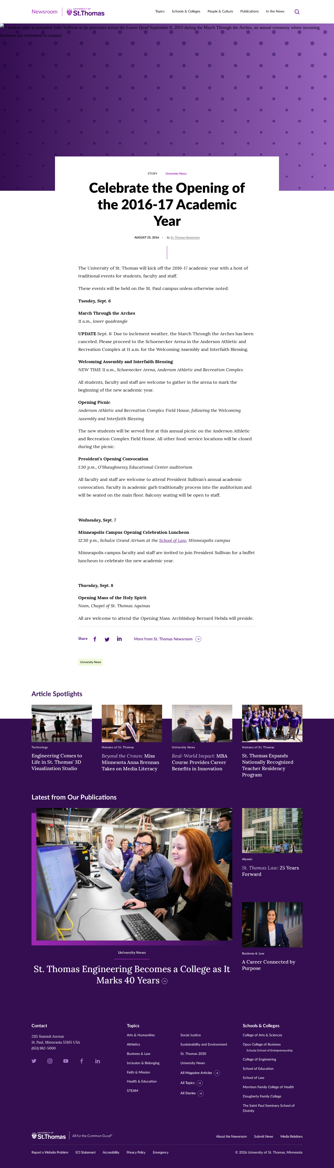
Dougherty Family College (262, 1096)
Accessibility (111, 1152)
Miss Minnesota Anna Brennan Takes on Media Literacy (130, 762)
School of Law (253, 1078)
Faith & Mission (138, 1072)
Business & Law (138, 1054)
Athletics (133, 1044)
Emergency (160, 1152)
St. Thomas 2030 (193, 1054)
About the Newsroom (231, 1136)
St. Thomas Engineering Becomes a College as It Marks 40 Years (132, 974)
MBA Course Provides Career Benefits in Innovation (199, 762)
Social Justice (190, 1035)
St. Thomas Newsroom (185, 237)
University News (176, 173)
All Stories (188, 1093)
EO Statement (85, 1152)
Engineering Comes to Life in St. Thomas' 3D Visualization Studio (57, 761)
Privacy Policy (136, 1152)
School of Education (258, 1069)
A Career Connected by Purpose (268, 965)
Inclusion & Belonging (143, 1063)
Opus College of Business (268, 1047)
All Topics (187, 1083)
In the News (275, 11)
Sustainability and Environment (203, 1044)
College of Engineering (259, 1059)
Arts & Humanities (141, 1035)
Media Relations (291, 1136)
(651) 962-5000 (44, 1048)
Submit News (263, 1136)
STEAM (132, 1091)
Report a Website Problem (50, 1152)
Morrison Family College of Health (268, 1087)
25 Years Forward (270, 870)
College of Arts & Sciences (262, 1035)
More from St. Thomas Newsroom (163, 639)
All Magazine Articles (196, 1073)
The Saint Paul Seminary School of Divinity (269, 1108)
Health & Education (142, 1081)
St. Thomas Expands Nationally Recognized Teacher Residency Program (267, 765)
